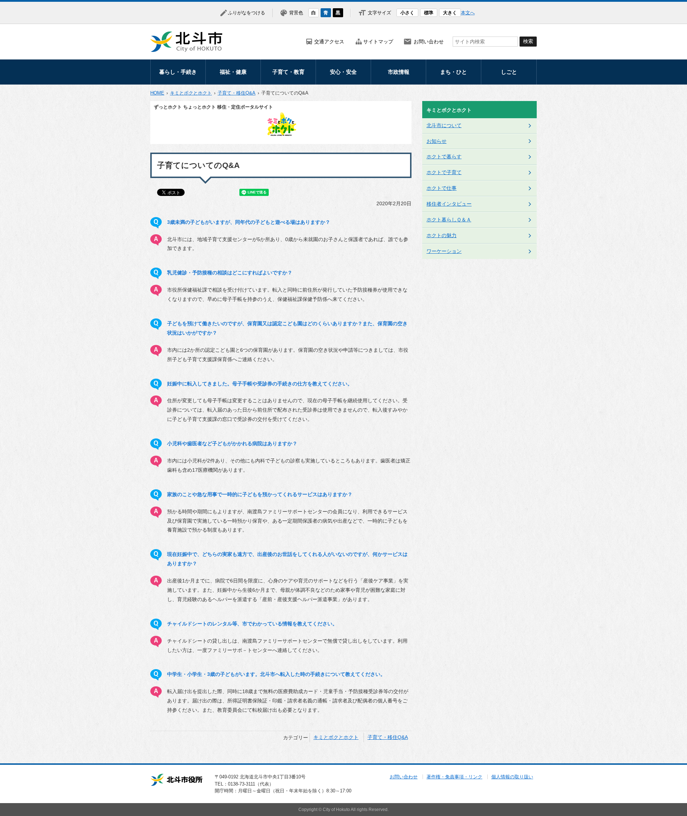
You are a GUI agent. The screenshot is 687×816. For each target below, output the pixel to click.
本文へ (468, 12)
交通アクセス (329, 41)
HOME (157, 93)
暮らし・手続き (178, 72)
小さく (407, 12)
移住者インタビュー (449, 204)
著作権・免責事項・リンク (454, 776)
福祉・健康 (233, 72)
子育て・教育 (288, 72)
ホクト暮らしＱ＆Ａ (449, 219)
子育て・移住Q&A (236, 93)
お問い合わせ (429, 41)
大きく (450, 12)
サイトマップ (378, 41)
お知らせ (437, 141)
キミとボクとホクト (191, 93)
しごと (509, 72)
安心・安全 (343, 72)
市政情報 (398, 72)
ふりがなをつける (246, 12)
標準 (428, 12)
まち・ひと (453, 72)
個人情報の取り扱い (512, 776)
